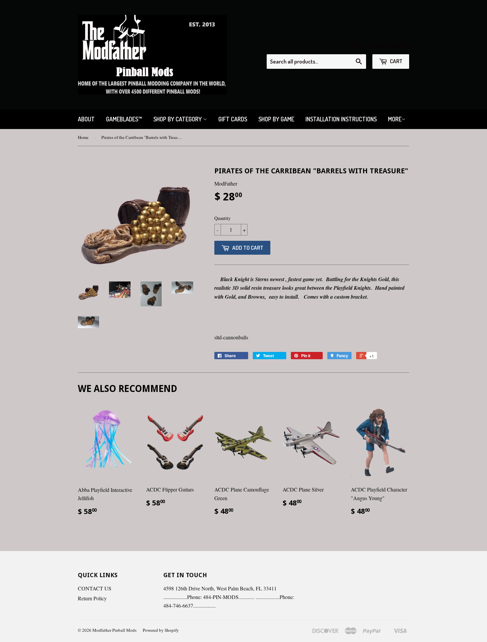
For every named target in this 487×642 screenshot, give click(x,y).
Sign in (356, 45)
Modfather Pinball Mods (114, 630)
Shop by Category (178, 119)
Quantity (222, 218)
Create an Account (390, 45)
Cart (396, 61)
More (395, 119)
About (86, 119)
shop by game (276, 119)
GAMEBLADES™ (124, 119)
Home (83, 137)
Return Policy (92, 598)
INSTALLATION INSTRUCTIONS (341, 119)
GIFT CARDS (232, 119)
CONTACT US (94, 588)
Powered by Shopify (161, 630)
